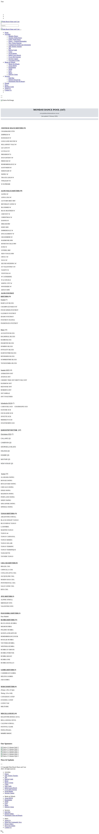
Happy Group (9, 782)
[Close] (1, 95)
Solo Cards (8, 786)
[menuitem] (6, 32)
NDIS (6, 801)
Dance (7, 774)
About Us (8, 820)
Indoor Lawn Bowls (11, 788)
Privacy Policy (9, 824)
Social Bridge (9, 791)
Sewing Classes (9, 793)
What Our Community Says (13, 822)
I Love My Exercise (11, 789)
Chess (6, 784)
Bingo (6, 781)
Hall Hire (7, 812)
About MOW (9, 798)
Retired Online (9, 813)
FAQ (6, 803)
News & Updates (10, 826)
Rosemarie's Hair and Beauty (13, 815)
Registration (8, 800)
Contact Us (8, 827)
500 (6, 777)
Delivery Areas (9, 807)
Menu (6, 805)
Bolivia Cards (9, 779)
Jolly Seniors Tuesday (11, 775)
